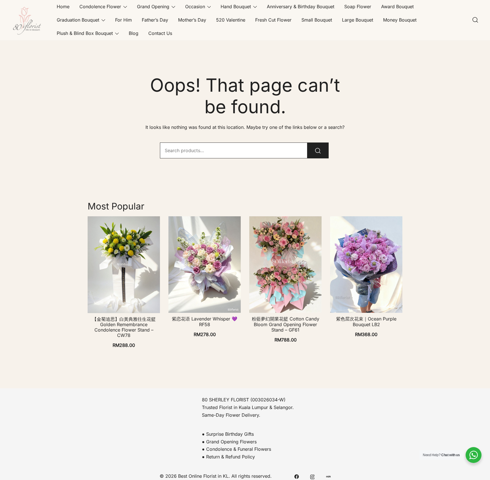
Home (63, 6)
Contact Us (160, 33)
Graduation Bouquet (78, 20)
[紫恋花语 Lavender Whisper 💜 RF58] (204, 264)
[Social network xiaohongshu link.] (328, 476)
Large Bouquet (357, 20)
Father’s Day (155, 20)
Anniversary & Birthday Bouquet (300, 6)
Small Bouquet (316, 20)
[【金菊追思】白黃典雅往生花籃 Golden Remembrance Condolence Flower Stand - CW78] (124, 264)
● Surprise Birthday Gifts (228, 434)
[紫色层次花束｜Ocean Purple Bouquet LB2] (366, 264)
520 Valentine (230, 20)
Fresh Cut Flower (273, 20)
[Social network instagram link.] (312, 476)
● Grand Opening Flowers (229, 442)
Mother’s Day (192, 20)
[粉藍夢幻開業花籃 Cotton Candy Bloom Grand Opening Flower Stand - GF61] (285, 264)
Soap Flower (357, 6)
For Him (123, 20)
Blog (133, 33)
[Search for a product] (475, 20)
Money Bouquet (400, 20)
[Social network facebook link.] (296, 476)
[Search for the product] (318, 150)
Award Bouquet (397, 6)
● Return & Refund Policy (228, 457)
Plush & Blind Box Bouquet (85, 33)
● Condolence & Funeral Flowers (236, 449)
